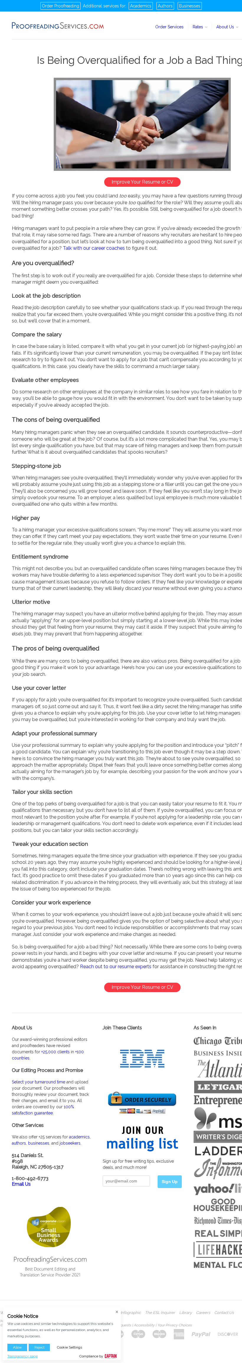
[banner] (58, 25)
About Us (225, 27)
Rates (198, 27)
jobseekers (70, 1143)
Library (185, 1313)
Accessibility (144, 1325)
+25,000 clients (55, 1051)
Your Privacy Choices (174, 1325)
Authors (165, 6)
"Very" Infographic (125, 1313)
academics (79, 1137)
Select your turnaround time (38, 1082)
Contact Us (224, 1313)
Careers (203, 1313)
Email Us (21, 1184)
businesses (38, 1143)
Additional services (101, 6)
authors (19, 1143)
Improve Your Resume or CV (142, 182)
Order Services (169, 27)
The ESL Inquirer (160, 1313)
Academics (140, 6)
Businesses (189, 6)
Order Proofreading (60, 6)
